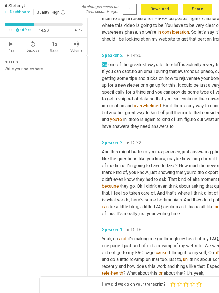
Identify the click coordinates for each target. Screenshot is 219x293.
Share (197, 9)
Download (159, 9)
